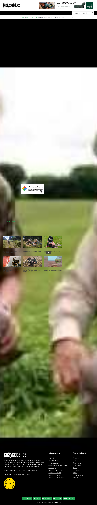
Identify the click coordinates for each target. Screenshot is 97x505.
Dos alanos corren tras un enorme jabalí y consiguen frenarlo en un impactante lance (53, 304)
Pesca (75, 468)
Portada (22, 17)
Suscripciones (53, 460)
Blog (27, 17)
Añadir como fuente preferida (20, 213)
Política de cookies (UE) (56, 478)
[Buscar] (93, 12)
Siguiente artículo (55, 256)
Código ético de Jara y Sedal (57, 465)
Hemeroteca (77, 478)
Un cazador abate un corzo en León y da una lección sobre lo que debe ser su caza (32, 285)
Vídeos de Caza (33, 17)
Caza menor (77, 465)
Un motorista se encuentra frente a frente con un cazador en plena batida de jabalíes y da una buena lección (12, 286)
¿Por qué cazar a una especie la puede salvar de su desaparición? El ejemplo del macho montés (11, 305)
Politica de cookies (54, 473)
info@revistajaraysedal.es (21, 474)
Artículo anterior (9, 256)
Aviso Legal (52, 468)
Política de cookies (54, 475)
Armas (75, 473)
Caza (74, 460)
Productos (76, 470)
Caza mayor (77, 463)
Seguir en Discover (39, 213)
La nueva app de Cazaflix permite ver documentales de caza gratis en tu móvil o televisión (52, 286)
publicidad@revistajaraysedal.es (29, 470)
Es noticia (76, 458)
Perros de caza (78, 475)
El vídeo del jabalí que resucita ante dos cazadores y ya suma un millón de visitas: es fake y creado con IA (32, 305)
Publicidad (51, 458)
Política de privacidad (55, 470)
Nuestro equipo (53, 463)
